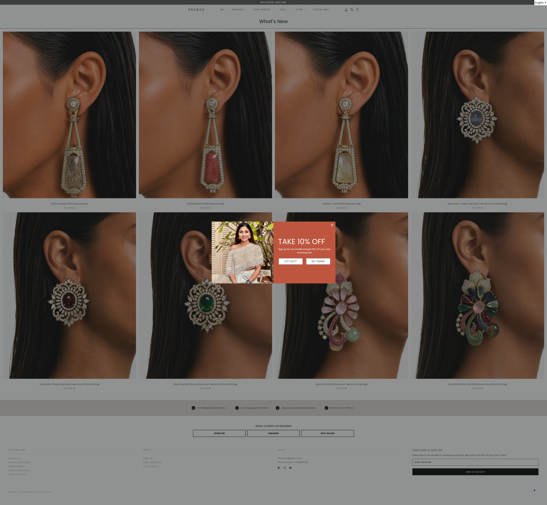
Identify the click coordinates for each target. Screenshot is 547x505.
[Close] (332, 225)
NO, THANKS (318, 261)
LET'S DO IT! (290, 261)
